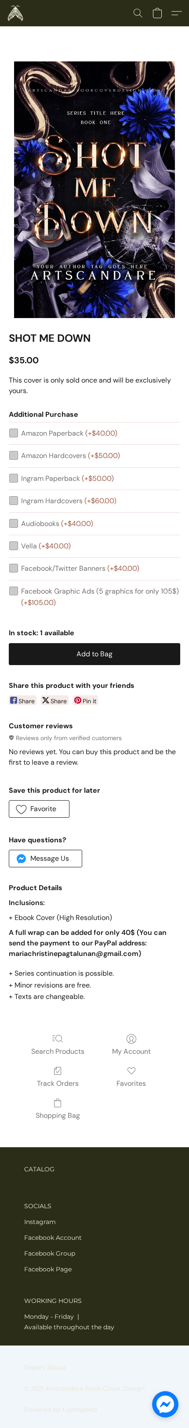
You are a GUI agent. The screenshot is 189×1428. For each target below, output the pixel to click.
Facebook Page (48, 1269)
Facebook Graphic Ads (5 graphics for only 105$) (100, 597)
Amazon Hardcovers (70, 455)
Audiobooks (57, 523)
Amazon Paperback (69, 433)
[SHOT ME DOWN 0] (94, 189)
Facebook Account (53, 1238)
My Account (131, 1051)
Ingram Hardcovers (68, 500)
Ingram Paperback (67, 478)
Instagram (40, 1222)
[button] (16, 13)
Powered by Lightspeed (60, 1410)
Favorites (131, 1083)
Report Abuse (45, 1367)
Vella (46, 546)
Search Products (57, 1051)
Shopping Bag (58, 1115)
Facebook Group (49, 1253)
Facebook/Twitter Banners (80, 568)
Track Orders (58, 1083)
